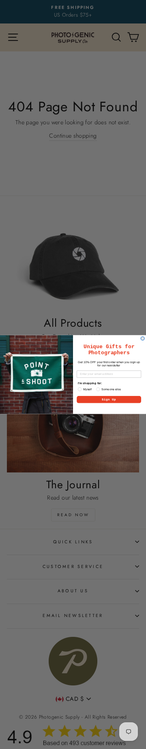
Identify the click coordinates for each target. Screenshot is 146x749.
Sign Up (109, 399)
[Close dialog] (142, 338)
